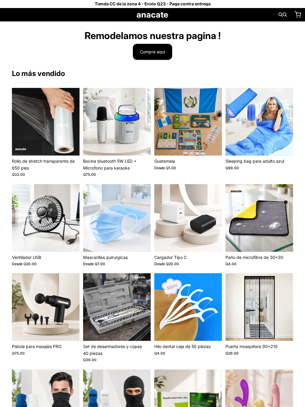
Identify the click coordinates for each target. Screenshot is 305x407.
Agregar (75, 146)
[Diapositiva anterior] (89, 121)
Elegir (217, 146)
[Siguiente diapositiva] (144, 121)
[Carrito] (297, 14)
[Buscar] (280, 14)
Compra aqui (152, 51)
